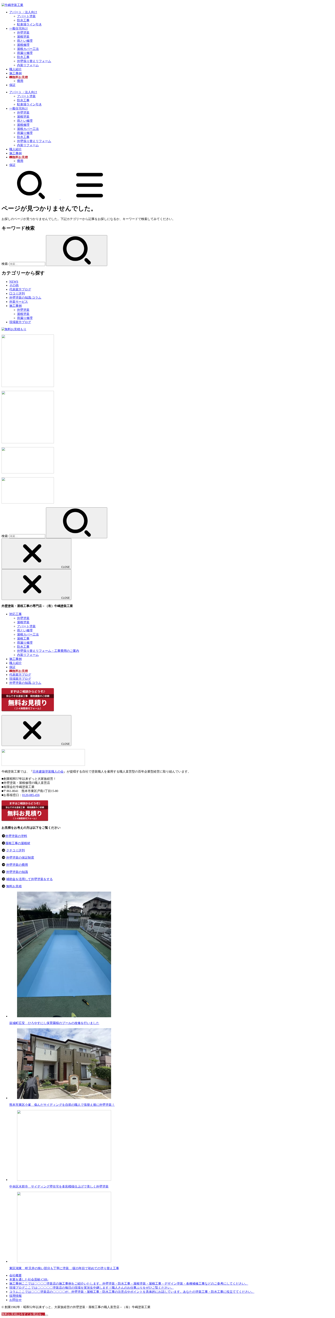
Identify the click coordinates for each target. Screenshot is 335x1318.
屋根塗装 (23, 36)
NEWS (13, 281)
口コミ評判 (17, 293)
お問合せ (15, 1299)
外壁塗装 (23, 32)
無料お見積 (14, 886)
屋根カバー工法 (28, 48)
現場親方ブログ (20, 322)
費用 (20, 81)
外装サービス (18, 301)
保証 (12, 85)
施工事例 (15, 73)
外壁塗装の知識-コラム (25, 297)
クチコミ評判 (15, 850)
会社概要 (15, 1275)
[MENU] (89, 198)
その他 (14, 285)
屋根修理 (23, 44)
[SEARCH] (31, 198)
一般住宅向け (18, 28)
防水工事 (23, 20)
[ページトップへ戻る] (46, 1315)
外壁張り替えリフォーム (34, 61)
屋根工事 (23, 638)
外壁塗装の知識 (17, 872)
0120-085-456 (31, 795)
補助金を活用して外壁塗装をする (29, 879)
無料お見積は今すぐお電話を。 (23, 1314)
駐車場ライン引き (29, 24)
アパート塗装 (26, 16)
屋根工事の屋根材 (17, 843)
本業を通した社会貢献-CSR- (28, 1279)
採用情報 (15, 1295)
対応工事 (15, 614)
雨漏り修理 (25, 53)
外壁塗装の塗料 (16, 836)
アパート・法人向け (23, 12)
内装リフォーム (28, 65)
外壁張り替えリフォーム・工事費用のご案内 (48, 650)
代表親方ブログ (20, 289)
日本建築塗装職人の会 (48, 771)
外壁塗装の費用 (17, 864)
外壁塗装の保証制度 (20, 857)
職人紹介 (15, 69)
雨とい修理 (25, 40)
